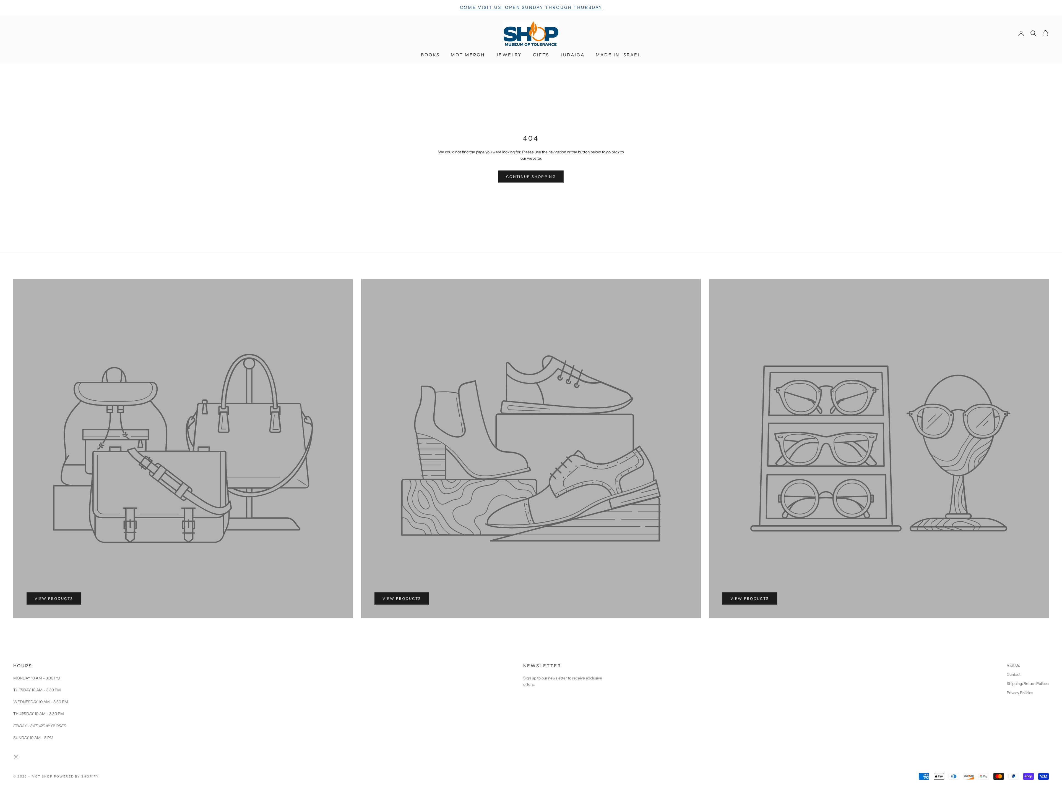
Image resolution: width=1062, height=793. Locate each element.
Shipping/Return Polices (1028, 683)
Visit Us (1013, 665)
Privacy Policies (1020, 692)
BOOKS (430, 54)
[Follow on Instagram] (16, 757)
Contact (1014, 674)
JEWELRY (509, 54)
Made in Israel (618, 54)
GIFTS (541, 54)
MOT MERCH (468, 54)
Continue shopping (531, 176)
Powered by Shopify (76, 776)
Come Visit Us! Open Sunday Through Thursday (531, 7)
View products (54, 598)
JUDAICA (572, 54)
